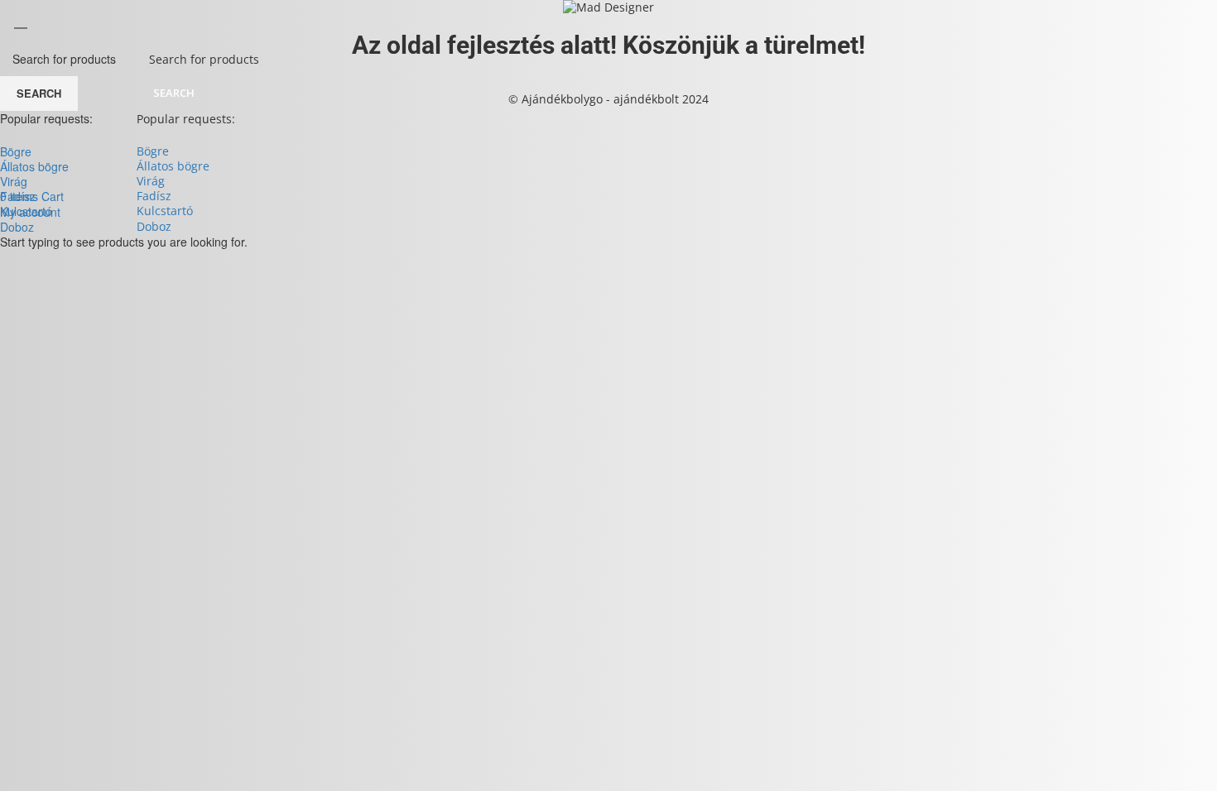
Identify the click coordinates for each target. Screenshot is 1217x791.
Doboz (154, 226)
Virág (151, 181)
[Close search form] (20, 20)
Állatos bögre (173, 166)
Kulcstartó (165, 210)
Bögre (153, 151)
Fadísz (154, 196)
